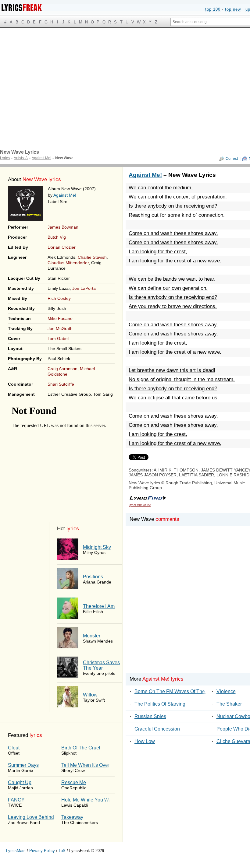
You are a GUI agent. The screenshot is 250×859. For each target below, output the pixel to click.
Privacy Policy (42, 850)
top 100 (212, 9)
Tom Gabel (58, 338)
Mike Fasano (60, 318)
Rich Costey (59, 298)
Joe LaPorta (84, 288)
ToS (62, 850)
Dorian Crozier (62, 247)
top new (233, 9)
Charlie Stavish (92, 257)
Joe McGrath (60, 328)
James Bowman (63, 227)
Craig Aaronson (62, 368)
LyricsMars (16, 850)
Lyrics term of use (140, 505)
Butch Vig (57, 237)
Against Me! (64, 195)
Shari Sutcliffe (61, 384)
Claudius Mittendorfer (68, 262)
